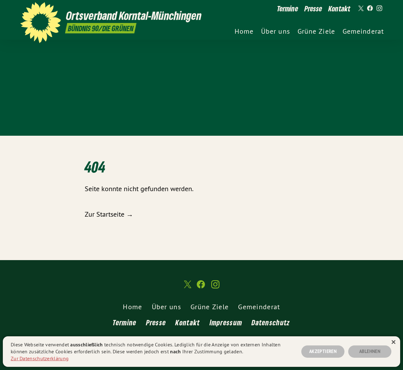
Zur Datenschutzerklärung (40, 358)
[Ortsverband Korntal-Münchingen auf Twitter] (360, 8)
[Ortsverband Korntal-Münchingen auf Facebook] (370, 8)
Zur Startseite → (109, 214)
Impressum (226, 322)
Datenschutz (271, 322)
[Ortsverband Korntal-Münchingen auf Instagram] (379, 8)
